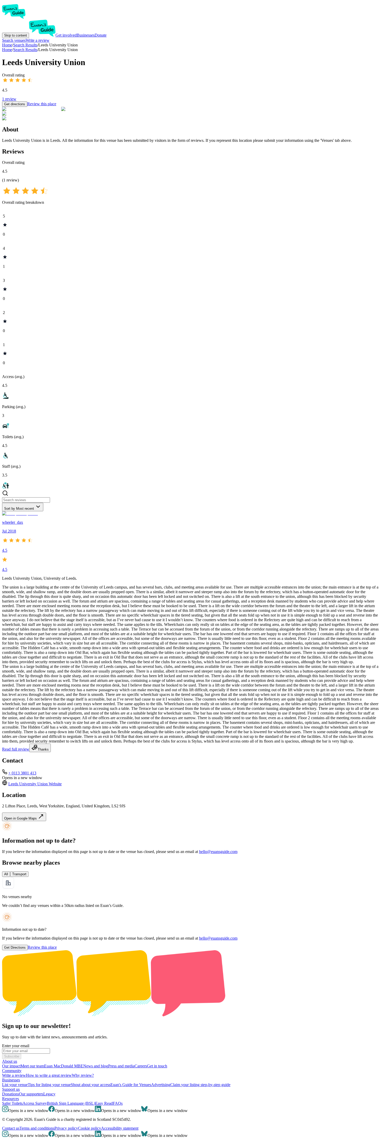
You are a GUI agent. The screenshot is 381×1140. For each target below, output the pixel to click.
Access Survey (35, 1103)
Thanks (43, 749)
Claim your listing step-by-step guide (200, 1084)
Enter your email (15, 1046)
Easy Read (104, 1103)
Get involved (66, 35)
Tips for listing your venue (49, 1084)
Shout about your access (90, 1084)
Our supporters (31, 1094)
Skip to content (15, 35)
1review (9, 99)
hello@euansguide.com (218, 851)
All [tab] (6, 874)
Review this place (41, 104)
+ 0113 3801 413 (22, 773)
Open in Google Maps (21, 818)
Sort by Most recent (19, 508)
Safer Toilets (12, 1103)
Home (7, 49)
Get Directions (15, 947)
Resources (10, 1098)
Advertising (160, 1084)
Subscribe (11, 1056)
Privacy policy (66, 1128)
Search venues (14, 40)
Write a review (38, 40)
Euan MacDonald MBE (63, 1066)
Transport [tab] (19, 874)
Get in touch (157, 1066)
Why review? (83, 1075)
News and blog (95, 1066)
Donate (101, 35)
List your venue (15, 1084)
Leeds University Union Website (35, 784)
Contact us (10, 1128)
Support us (11, 1089)
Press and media (121, 1066)
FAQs (118, 1103)
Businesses (86, 35)
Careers (141, 1066)
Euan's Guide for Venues (130, 1084)
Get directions (14, 104)
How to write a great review (49, 1075)
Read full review (15, 749)
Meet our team (32, 1066)
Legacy (49, 1094)
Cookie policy (89, 1128)
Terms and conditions (36, 1128)
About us (9, 1061)
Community (12, 1070)
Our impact (11, 1066)
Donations (10, 1094)
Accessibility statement (119, 1128)
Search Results (25, 49)
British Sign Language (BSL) (71, 1103)
